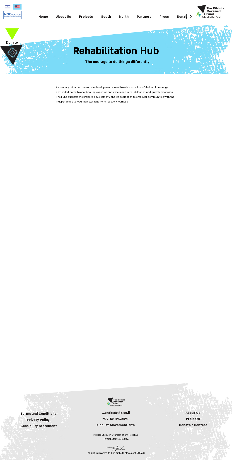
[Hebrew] (7, 7)
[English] (17, 7)
